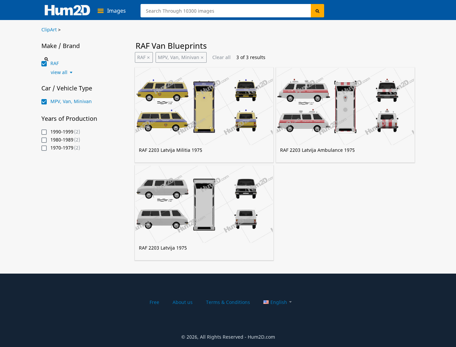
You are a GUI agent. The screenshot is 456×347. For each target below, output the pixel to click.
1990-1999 (61, 131)
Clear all (221, 57)
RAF (141, 57)
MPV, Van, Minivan (178, 57)
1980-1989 (61, 139)
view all (59, 72)
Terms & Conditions (228, 302)
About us (183, 302)
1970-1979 (61, 147)
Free (154, 302)
